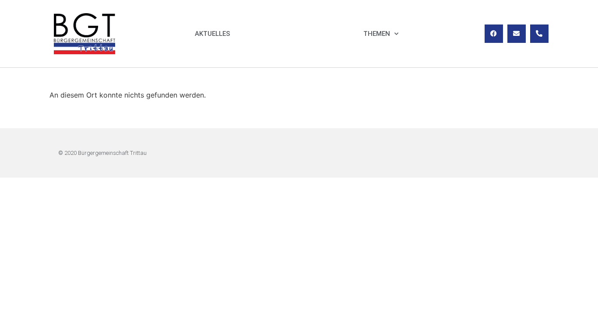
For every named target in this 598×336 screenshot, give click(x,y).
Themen (376, 34)
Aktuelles (212, 34)
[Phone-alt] (539, 33)
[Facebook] (494, 33)
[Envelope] (516, 33)
